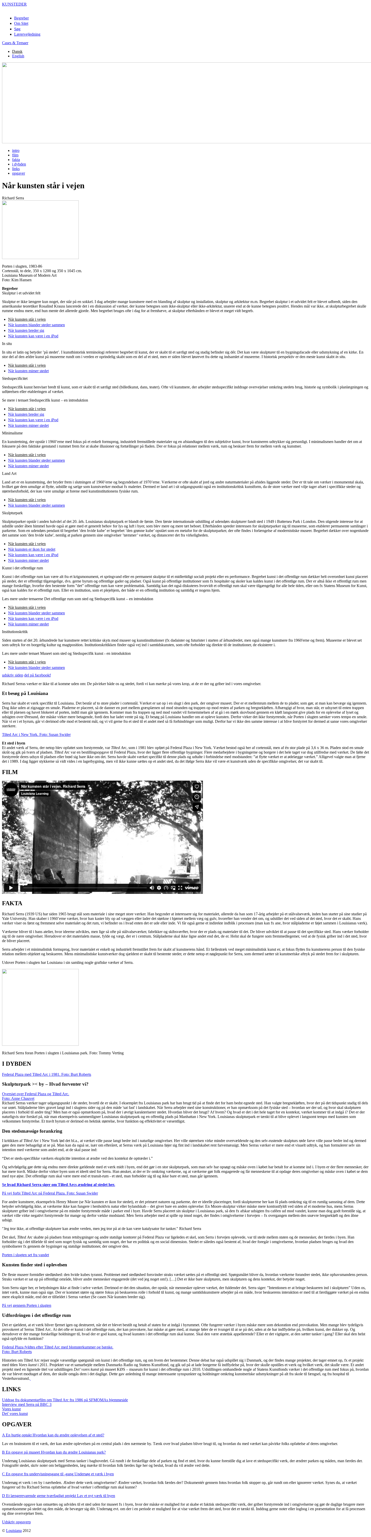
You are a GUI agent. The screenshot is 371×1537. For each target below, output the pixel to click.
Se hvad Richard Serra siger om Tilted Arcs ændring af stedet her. (58, 1184)
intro (15, 150)
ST (14, 4)
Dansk (17, 51)
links (16, 169)
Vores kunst (11, 1409)
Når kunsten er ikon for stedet (31, 549)
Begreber (21, 18)
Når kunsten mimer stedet (28, 371)
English (18, 56)
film (15, 155)
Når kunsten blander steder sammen (36, 325)
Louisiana (14, 1530)
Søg (17, 29)
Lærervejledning (27, 34)
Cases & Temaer (15, 43)
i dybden (19, 164)
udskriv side (12, 675)
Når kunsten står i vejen (27, 319)
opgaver (18, 173)
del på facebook (37, 675)
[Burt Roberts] (30, 1378)
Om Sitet (21, 23)
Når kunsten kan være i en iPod (33, 336)
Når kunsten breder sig (26, 330)
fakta (16, 159)
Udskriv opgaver (16, 1522)
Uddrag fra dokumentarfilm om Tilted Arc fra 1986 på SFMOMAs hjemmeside (65, 1400)
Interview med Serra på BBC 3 (26, 1404)
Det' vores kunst (15, 1413)
